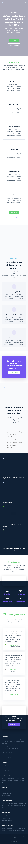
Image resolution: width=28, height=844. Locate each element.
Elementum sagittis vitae (14, 292)
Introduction (5, 791)
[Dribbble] (16, 841)
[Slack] (19, 841)
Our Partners (5, 770)
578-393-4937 (9, 752)
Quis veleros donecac (14, 338)
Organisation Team (7, 793)
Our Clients (5, 768)
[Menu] (25, 2)
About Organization (7, 766)
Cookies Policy (6, 818)
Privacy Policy (5, 816)
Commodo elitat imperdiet (14, 315)
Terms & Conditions (7, 820)
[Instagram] (14, 841)
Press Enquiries (6, 795)
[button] (14, 40)
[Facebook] (9, 841)
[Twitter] (11, 841)
